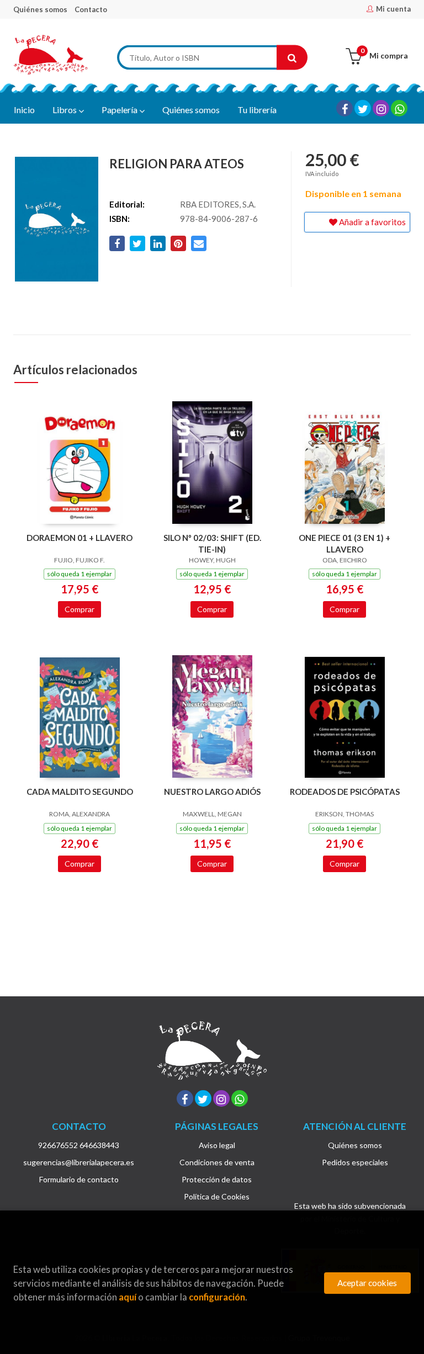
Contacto (91, 9)
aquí (127, 1297)
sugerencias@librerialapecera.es (78, 1162)
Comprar (79, 609)
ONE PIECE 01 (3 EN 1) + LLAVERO (344, 543)
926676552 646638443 (78, 1145)
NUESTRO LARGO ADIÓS (212, 792)
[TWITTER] (362, 108)
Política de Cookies (217, 1196)
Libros (65, 109)
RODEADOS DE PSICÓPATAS (345, 792)
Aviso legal (217, 1145)
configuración (217, 1297)
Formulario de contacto (79, 1179)
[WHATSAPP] (399, 108)
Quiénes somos (40, 9)
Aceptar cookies (367, 1283)
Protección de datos (217, 1179)
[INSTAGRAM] (381, 108)
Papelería (120, 109)
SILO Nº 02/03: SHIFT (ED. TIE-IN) (212, 543)
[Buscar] (292, 57)
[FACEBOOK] (344, 108)
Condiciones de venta (217, 1162)
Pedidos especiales (355, 1162)
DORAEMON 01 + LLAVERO (79, 538)
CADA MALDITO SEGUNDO (79, 792)
